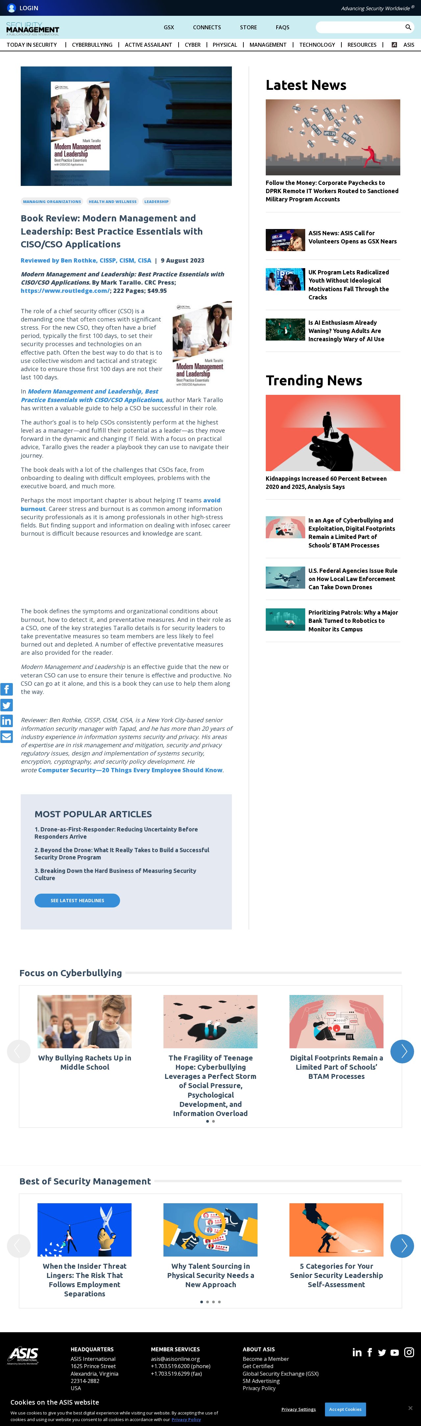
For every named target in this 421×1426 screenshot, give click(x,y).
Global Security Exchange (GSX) (281, 1373)
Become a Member (266, 1358)
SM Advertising (261, 1381)
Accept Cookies (345, 1409)
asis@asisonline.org (175, 1358)
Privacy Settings (299, 1409)
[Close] (410, 1408)
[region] (210, 1409)
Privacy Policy (259, 1388)
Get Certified (258, 1366)
